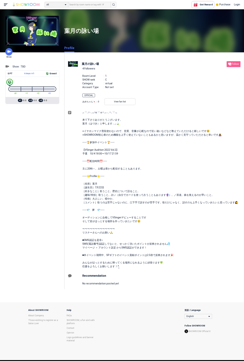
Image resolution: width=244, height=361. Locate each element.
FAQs (69, 315)
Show (9, 57)
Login (237, 4)
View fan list (120, 101)
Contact (70, 328)
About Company (36, 315)
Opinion (70, 332)
